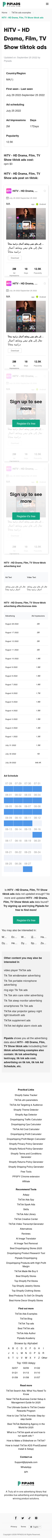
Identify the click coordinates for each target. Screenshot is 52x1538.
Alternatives (26, 1228)
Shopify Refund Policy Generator (26, 1148)
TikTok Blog (26, 1318)
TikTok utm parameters (26, 1100)
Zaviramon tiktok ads (45, 943)
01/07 (37, 1377)
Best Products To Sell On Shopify (26, 1295)
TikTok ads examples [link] (21, 12)
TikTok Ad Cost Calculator (26, 1129)
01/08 (26, 1377)
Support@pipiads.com (26, 1462)
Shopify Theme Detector (26, 1109)
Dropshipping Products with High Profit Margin (26, 1264)
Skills (26, 1209)
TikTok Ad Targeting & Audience (26, 1104)
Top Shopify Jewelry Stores (26, 1285)
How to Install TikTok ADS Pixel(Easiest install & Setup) (26, 1447)
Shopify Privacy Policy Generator (26, 1143)
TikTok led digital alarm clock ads (23, 1025)
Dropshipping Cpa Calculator (26, 1124)
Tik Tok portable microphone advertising (20, 982)
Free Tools (26, 1171)
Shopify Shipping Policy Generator (26, 1166)
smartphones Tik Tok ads (18, 1006)
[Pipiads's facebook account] (16, 1518)
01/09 (15, 1377)
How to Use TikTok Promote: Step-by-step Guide (26, 1417)
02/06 (26, 1367)
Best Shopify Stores (26, 1276)
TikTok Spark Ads (26, 1204)
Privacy (14, 1527)
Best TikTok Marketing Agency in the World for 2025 (26, 1425)
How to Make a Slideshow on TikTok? (26, 1440)
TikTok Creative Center (26, 1219)
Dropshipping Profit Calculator (26, 1134)
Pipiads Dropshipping (26, 1258)
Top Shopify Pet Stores (26, 1281)
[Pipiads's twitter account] (22, 1518)
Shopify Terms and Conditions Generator (26, 1155)
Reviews (26, 1233)
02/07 (15, 1367)
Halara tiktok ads (45, 937)
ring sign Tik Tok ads (16, 990)
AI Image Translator (26, 1238)
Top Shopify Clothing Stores (26, 1290)
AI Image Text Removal (26, 1243)
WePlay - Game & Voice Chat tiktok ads (6, 937)
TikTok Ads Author (26, 1333)
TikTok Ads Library (26, 1214)
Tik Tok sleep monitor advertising (23, 1000)
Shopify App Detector (26, 1114)
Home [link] (5, 12)
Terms (23, 1527)
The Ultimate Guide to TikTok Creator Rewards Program (26, 1409)
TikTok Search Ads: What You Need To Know (26, 1392)
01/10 (37, 1372)
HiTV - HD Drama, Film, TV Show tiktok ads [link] (22, 17)
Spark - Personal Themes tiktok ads (36, 943)
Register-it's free (26, 423)
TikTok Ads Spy (26, 1199)
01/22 (37, 1367)
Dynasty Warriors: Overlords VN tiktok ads (6, 943)
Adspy (26, 1194)
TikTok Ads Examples (26, 1313)
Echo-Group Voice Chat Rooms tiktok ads (16, 937)
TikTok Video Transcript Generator (26, 1223)
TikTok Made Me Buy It (26, 1271)
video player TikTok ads (17, 970)
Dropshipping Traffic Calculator (26, 1119)
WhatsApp (26, 1467)
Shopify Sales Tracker (26, 1095)
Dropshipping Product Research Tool (26, 1253)
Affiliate (26, 1181)
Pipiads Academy (26, 1338)
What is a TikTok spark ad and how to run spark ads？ (26, 1434)
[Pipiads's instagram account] (36, 1518)
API (26, 1472)
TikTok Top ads (26, 1323)
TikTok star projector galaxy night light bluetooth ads (23, 1013)
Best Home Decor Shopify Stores (26, 1300)
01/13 (26, 1372)
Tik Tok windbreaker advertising (22, 975)
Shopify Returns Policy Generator (26, 1161)
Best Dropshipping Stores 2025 (26, 1248)
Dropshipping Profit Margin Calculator (26, 1139)
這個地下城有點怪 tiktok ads (36, 937)
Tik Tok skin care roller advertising (23, 995)
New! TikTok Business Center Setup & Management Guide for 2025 (26, 1400)
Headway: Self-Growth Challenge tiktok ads (16, 943)
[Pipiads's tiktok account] (29, 1518)
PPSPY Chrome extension (26, 1176)
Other (43, 1357)
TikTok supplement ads (17, 1020)
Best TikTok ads (26, 1328)
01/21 (15, 1372)
